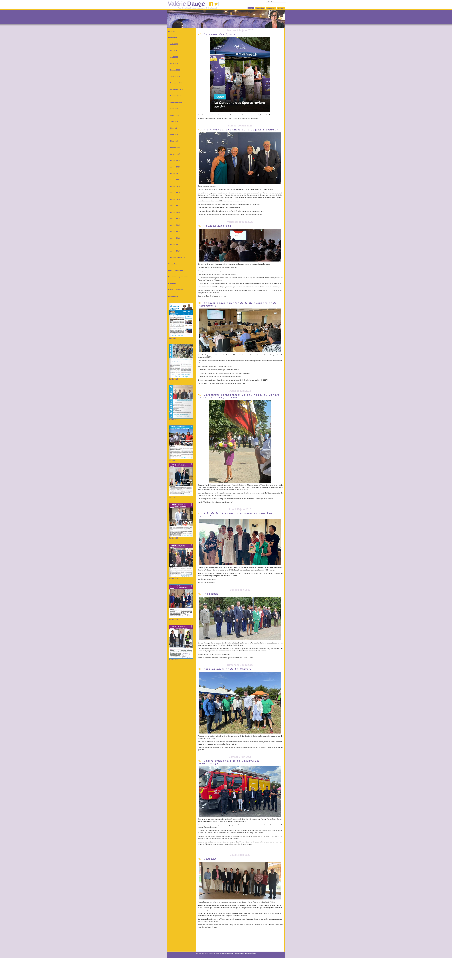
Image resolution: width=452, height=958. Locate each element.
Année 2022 (175, 173)
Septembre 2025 (176, 102)
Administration (239, 953)
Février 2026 (175, 70)
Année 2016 (175, 212)
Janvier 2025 (175, 154)
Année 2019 (175, 193)
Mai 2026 (173, 50)
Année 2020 (175, 186)
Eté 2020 (172, 460)
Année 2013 (175, 231)
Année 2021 (175, 180)
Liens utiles (173, 296)
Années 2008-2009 (177, 257)
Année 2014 (175, 225)
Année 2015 (175, 219)
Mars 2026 (174, 63)
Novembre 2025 (176, 89)
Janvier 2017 (173, 619)
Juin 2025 (174, 122)
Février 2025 (175, 147)
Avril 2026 (174, 57)
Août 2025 (174, 109)
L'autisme (172, 283)
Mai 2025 (173, 128)
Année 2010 (175, 251)
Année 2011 (175, 244)
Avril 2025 (174, 135)
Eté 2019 (172, 497)
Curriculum (172, 264)
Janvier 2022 (173, 420)
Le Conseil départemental (178, 277)
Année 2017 (175, 206)
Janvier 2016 (173, 660)
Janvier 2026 (175, 76)
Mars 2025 (174, 141)
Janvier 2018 (173, 578)
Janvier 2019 (173, 538)
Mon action (172, 38)
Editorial (171, 31)
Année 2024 (175, 160)
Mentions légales (250, 953)
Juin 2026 (174, 44)
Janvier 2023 (173, 379)
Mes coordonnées (175, 270)
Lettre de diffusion (175, 290)
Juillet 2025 (174, 115)
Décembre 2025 (176, 83)
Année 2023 (175, 167)
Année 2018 (175, 199)
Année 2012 (175, 238)
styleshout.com (227, 953)
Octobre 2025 (175, 96)
